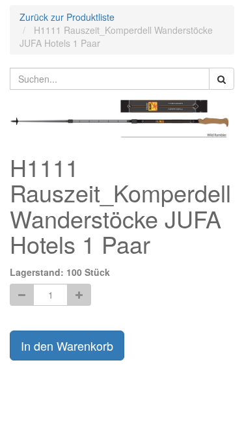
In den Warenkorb (67, 345)
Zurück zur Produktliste (67, 16)
